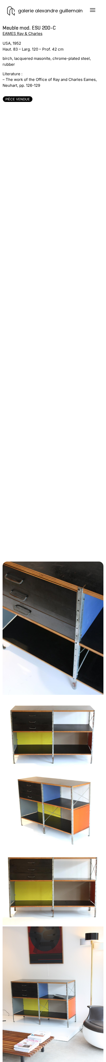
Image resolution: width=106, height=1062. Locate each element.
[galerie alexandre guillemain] (10, 10)
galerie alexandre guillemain (50, 10)
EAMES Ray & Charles (22, 33)
